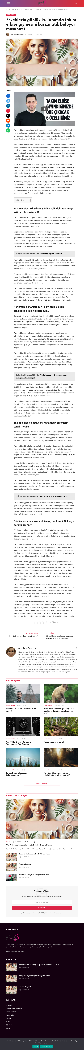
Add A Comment (42, 783)
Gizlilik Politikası (44, 913)
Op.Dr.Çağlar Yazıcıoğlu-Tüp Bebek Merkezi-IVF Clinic (29, 845)
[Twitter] (8, 101)
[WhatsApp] (8, 130)
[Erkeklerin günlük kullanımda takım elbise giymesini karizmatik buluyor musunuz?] (42, 62)
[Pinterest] (8, 111)
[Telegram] (8, 125)
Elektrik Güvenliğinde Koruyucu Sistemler (34, 875)
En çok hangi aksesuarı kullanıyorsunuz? (16, 774)
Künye (8, 1021)
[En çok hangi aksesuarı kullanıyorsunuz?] (23, 757)
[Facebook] (8, 96)
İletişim (8, 1018)
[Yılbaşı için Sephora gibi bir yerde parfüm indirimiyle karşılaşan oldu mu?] (61, 693)
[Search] (76, 3)
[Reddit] (8, 120)
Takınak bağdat (25, 864)
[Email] (8, 116)
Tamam (35, 1046)
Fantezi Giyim (11, 15)
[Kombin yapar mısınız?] (61, 726)
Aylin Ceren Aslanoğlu (17, 34)
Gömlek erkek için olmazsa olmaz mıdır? (21, 710)
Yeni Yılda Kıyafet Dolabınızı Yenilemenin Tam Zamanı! (18, 743)
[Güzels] (42, 3)
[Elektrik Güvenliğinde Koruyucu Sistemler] (11, 877)
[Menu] (8, 3)
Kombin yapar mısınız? (54, 742)
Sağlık (8, 842)
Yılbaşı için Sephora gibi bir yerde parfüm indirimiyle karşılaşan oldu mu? (59, 711)
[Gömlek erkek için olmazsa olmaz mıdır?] (23, 693)
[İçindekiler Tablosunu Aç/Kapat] (27, 200)
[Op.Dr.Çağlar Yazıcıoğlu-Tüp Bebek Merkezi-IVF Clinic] (42, 819)
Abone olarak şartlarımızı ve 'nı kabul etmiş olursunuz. (43, 913)
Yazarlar (8, 1028)
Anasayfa (9, 1005)
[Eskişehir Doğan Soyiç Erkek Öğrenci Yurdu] (11, 857)
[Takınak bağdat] (11, 867)
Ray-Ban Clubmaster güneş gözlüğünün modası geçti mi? (57, 774)
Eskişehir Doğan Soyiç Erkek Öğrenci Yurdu (34, 854)
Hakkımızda (10, 1015)
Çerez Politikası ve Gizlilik (14, 1008)
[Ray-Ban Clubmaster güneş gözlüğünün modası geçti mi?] (61, 757)
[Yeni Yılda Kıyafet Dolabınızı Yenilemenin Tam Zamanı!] (23, 726)
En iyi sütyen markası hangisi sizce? (23, 636)
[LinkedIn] (8, 106)
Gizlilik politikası (46, 1046)
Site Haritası (10, 1025)
